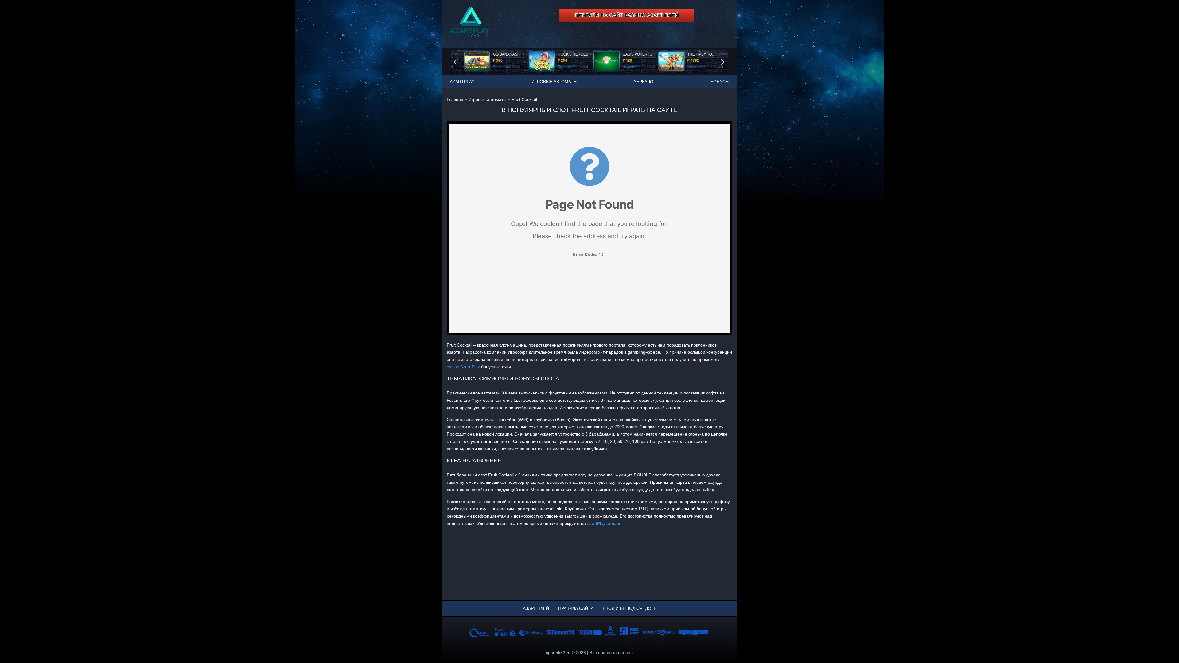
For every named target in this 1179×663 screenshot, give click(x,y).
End (460, 61)
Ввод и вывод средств (629, 608)
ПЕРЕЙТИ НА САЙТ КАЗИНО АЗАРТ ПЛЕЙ (627, 15)
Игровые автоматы (554, 81)
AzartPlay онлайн (604, 523)
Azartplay (462, 81)
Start (727, 61)
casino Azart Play (463, 366)
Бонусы (719, 81)
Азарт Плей (536, 608)
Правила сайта (575, 608)
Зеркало (643, 81)
